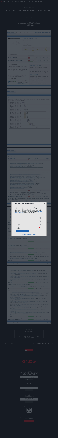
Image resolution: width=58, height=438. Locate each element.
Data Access (29, 234)
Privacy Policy (34, 234)
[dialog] (29, 219)
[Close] (45, 204)
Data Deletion (24, 234)
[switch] (40, 218)
